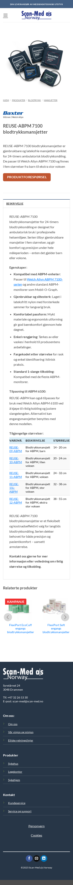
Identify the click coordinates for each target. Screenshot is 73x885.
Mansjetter (50, 100)
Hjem (6, 100)
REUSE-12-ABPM (15, 500)
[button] (5, 15)
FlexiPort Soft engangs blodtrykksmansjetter (56, 628)
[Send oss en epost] (36, 858)
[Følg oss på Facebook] (29, 858)
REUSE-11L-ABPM (14, 487)
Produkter (18, 100)
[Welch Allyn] (13, 116)
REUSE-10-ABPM (15, 460)
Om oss (12, 724)
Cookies (36, 835)
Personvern (36, 826)
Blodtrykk (34, 100)
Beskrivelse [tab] (14, 203)
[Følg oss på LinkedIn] (44, 858)
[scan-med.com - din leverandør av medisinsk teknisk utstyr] (36, 15)
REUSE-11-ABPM (15, 475)
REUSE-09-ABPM (15, 449)
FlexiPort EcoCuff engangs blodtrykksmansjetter (20, 628)
